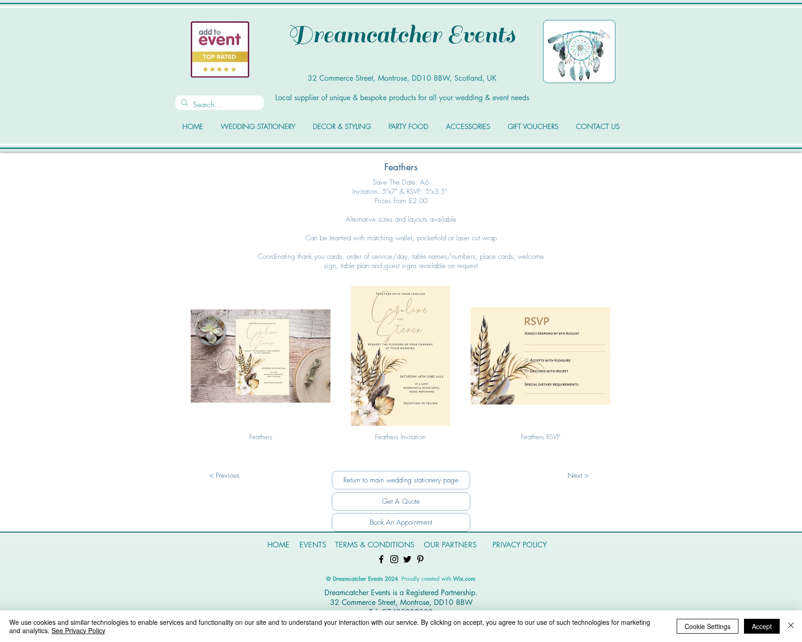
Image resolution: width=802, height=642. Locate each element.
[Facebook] (381, 559)
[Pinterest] (420, 559)
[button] (260, 368)
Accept (762, 626)
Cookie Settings (708, 626)
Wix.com (464, 579)
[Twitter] (407, 559)
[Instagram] (394, 559)
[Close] (790, 626)
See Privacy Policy (78, 630)
